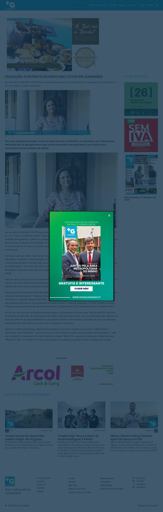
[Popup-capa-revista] (81, 212)
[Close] (109, 215)
